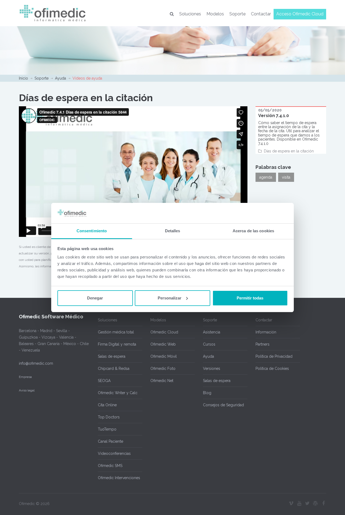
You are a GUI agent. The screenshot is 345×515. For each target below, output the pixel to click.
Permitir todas (250, 298)
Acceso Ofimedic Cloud (299, 13)
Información (266, 332)
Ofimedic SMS (110, 465)
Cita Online (107, 405)
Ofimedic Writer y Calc (117, 393)
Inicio (23, 78)
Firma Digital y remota (117, 344)
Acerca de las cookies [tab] (253, 230)
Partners (263, 344)
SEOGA (104, 380)
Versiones (211, 368)
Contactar (261, 13)
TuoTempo (107, 429)
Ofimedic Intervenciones (119, 478)
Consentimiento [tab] (92, 230)
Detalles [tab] (172, 230)
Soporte (237, 13)
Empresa (25, 377)
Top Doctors (109, 417)
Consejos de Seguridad (223, 405)
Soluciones (190, 13)
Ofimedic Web (163, 344)
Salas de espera (111, 356)
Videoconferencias (114, 453)
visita (286, 177)
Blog (207, 393)
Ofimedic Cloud (164, 332)
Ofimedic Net (161, 380)
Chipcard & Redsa (113, 368)
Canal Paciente (110, 441)
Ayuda (60, 78)
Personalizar (169, 298)
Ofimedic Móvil (163, 356)
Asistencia (211, 332)
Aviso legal (26, 390)
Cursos (209, 344)
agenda (265, 177)
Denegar (95, 298)
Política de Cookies (272, 368)
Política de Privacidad (274, 356)
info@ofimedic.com (36, 363)
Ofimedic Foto (162, 368)
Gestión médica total (116, 332)
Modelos (215, 13)
